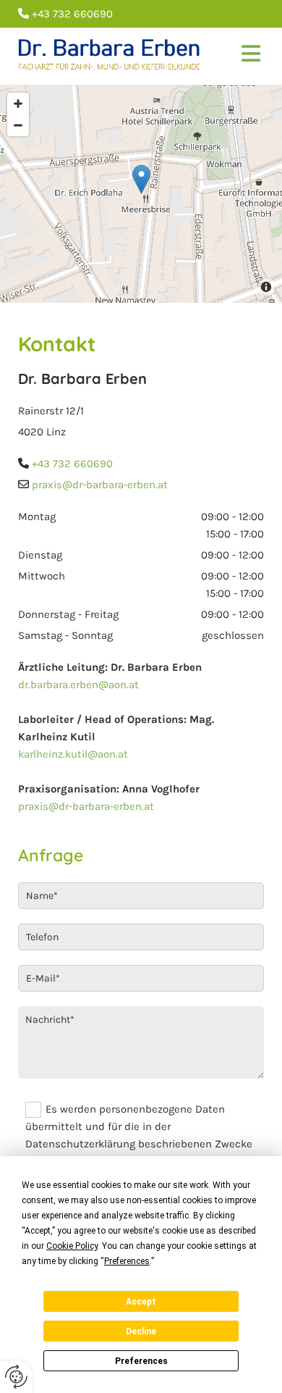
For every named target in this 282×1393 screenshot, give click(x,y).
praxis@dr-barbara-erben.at (86, 806)
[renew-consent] (16, 1376)
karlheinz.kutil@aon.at (73, 754)
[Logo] (111, 56)
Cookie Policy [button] (72, 1246)
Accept (141, 1302)
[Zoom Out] (18, 125)
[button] (245, 56)
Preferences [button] (127, 1261)
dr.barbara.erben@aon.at (78, 684)
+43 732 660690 (72, 463)
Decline (141, 1331)
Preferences (141, 1361)
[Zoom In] (18, 103)
